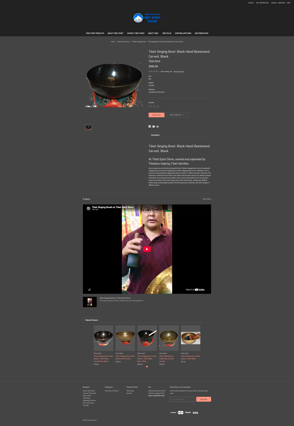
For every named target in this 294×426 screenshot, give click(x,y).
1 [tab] (147, 366)
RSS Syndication (201, 33)
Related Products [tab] (91, 320)
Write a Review (179, 71)
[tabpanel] (103, 345)
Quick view (103, 336)
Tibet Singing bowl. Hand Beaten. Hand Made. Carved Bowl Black (103, 358)
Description (155, 135)
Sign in (273, 3)
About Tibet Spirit (115, 33)
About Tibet (153, 33)
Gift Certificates (262, 3)
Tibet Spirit (130, 391)
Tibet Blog (166, 33)
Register (281, 3)
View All (129, 393)
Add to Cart (103, 340)
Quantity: (151, 102)
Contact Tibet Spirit (135, 33)
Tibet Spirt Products (95, 33)
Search (251, 3)
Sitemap (86, 405)
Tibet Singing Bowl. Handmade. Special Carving (166, 358)
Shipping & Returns (183, 33)
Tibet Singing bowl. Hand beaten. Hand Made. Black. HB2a (146, 358)
